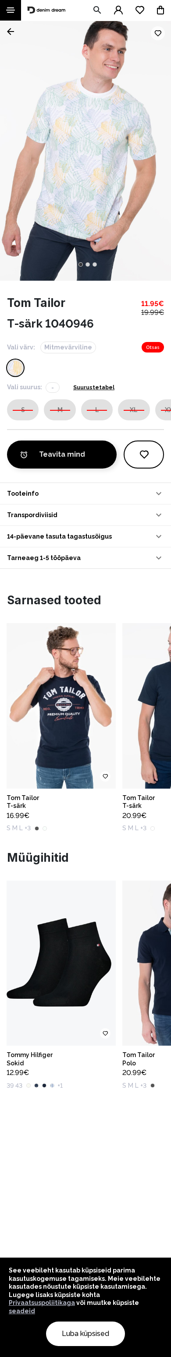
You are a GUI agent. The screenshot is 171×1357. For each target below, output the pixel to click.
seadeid (22, 1311)
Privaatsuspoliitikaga (42, 1302)
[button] (85, 493)
